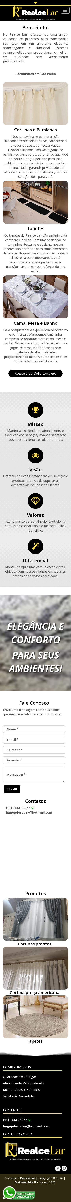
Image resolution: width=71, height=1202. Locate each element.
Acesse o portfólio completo (35, 373)
